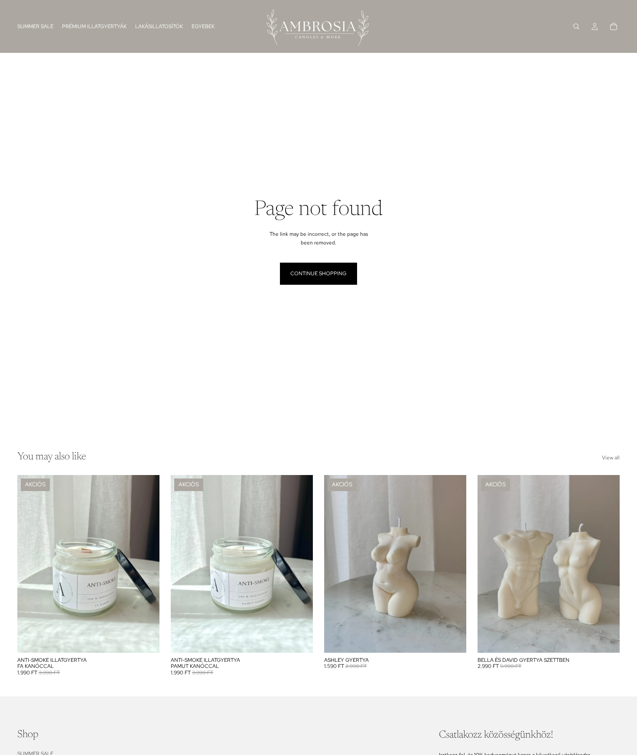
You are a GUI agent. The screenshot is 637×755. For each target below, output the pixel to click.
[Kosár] (613, 26)
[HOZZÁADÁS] (146, 639)
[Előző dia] (30, 563)
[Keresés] (576, 26)
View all (611, 457)
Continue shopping (318, 273)
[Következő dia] (146, 563)
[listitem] (203, 26)
